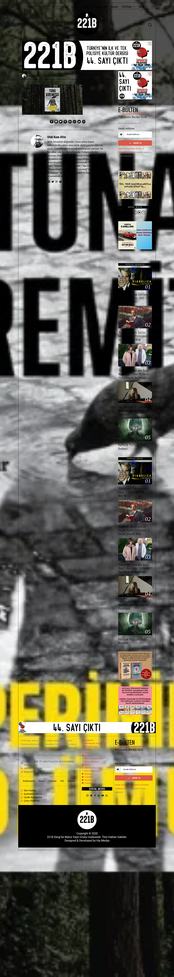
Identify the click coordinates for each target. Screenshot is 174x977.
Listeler (74, 6)
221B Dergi (127, 6)
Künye (42, 781)
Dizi (53, 6)
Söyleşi (64, 6)
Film (43, 6)
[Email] (106, 796)
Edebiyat (30, 6)
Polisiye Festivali (99, 6)
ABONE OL (137, 143)
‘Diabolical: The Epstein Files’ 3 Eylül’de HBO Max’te (133, 298)
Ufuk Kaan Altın (56, 137)
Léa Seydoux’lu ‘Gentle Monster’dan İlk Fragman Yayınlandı (133, 410)
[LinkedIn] (99, 796)
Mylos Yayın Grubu (76, 837)
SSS (62, 781)
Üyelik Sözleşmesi (126, 148)
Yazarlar (114, 6)
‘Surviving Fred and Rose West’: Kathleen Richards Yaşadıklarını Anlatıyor (133, 374)
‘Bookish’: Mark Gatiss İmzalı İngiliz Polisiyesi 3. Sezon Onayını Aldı (134, 336)
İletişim (71, 781)
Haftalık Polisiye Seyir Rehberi (132, 447)
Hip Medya (102, 840)
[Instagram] (87, 796)
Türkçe (141, 6)
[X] (91, 796)
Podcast (85, 6)
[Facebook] (95, 796)
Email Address (126, 128)
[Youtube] (103, 796)
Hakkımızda (29, 781)
